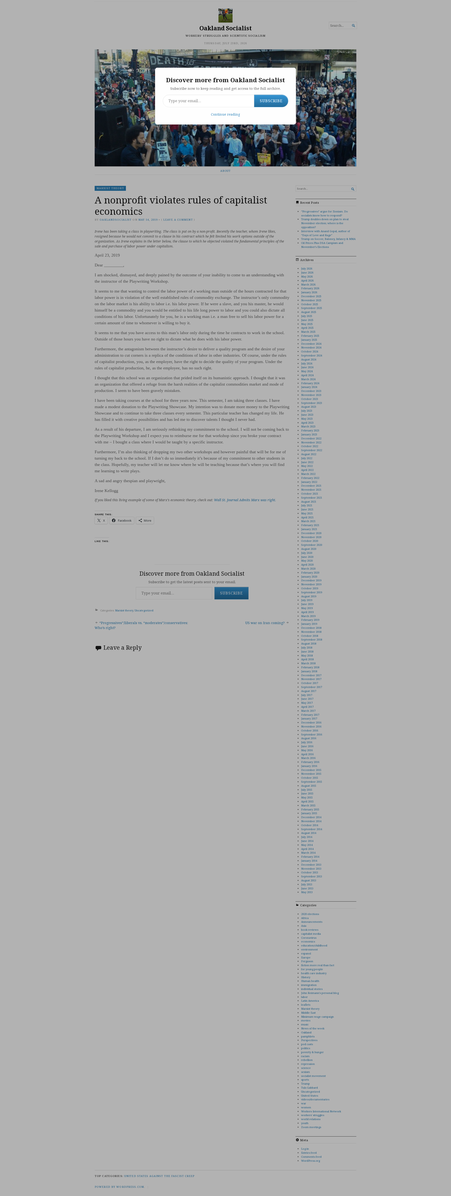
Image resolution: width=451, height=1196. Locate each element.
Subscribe (271, 100)
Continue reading (225, 114)
